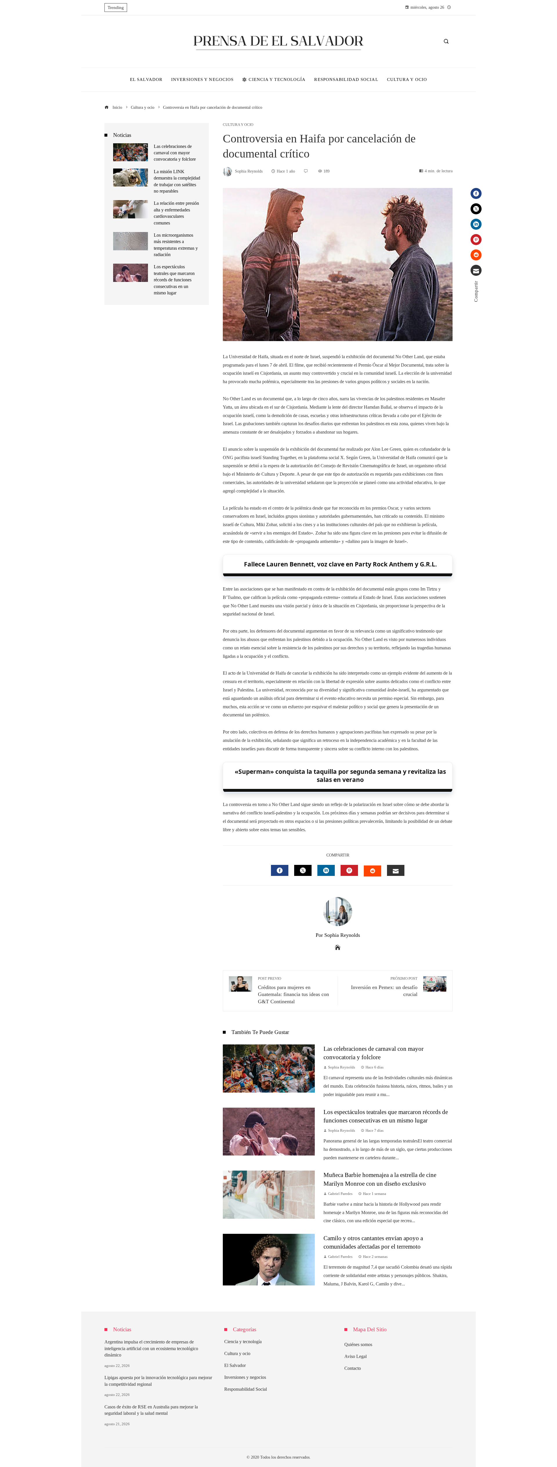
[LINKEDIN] (326, 870)
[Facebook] (476, 193)
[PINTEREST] (349, 870)
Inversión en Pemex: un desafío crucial (384, 987)
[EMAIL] (395, 870)
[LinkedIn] (476, 224)
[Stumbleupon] (476, 254)
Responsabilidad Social (245, 1389)
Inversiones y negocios (245, 1377)
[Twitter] (476, 208)
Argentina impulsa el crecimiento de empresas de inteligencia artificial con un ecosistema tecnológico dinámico (151, 1348)
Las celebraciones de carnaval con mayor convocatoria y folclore (175, 153)
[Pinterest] (476, 239)
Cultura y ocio (238, 125)
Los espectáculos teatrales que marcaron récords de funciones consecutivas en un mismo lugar (174, 279)
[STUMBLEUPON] (372, 870)
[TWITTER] (303, 870)
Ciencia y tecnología (243, 1341)
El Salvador (235, 1365)
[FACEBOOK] (279, 870)
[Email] (476, 270)
